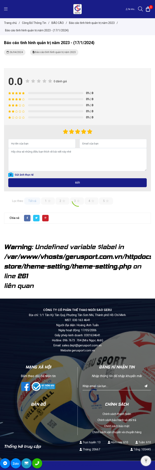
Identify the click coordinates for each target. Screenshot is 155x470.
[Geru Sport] (77, 9)
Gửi (77, 182)
